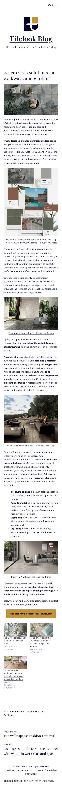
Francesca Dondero (15, 711)
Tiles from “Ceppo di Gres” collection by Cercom (31, 333)
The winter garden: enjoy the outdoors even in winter (15, 641)
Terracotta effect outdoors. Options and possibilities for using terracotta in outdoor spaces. (14, 676)
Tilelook (10, 715)
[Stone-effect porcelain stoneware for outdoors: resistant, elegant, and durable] (41, 629)
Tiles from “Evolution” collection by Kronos (31, 577)
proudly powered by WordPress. (37, 780)
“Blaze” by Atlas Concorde (25, 243)
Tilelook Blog (31, 38)
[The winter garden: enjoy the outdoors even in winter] (15, 629)
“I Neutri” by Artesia (47, 243)
